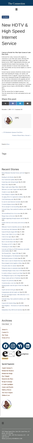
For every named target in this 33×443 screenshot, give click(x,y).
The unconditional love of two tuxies (11, 213)
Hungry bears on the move (8, 216)
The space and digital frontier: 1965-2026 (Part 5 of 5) (15, 294)
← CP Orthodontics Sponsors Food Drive (12, 132)
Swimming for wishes (7, 246)
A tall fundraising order (7, 199)
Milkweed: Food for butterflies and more (12, 227)
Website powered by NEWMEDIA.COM (12, 438)
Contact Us (5, 332)
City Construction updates (8, 179)
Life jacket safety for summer (9, 265)
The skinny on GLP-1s (7, 244)
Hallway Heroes (6, 390)
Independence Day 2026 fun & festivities (12, 309)
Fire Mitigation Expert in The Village (11, 275)
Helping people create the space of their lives (13, 285)
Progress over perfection (8, 280)
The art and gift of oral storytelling (10, 206)
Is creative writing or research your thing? (12, 273)
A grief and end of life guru (9, 289)
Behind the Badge (7, 373)
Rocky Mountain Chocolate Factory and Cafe (13, 173)
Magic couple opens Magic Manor (10, 187)
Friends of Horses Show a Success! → (21, 135)
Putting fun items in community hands (11, 268)
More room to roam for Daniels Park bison (12, 260)
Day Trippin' (6, 376)
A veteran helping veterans (8, 204)
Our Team (5, 335)
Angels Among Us (7, 368)
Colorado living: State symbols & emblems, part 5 (14, 299)
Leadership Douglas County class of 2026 (12, 270)
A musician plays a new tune (9, 283)
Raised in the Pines (7, 379)
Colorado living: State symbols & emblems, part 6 (14, 209)
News (8, 144)
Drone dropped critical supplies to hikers (12, 263)
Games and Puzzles (7, 387)
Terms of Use (6, 338)
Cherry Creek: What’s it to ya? (9, 234)
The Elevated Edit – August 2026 (10, 253)
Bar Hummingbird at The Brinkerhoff (11, 256)
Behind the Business (8, 370)
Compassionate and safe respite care (11, 292)
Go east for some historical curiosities (11, 202)
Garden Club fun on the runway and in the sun (13, 222)
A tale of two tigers (6, 236)
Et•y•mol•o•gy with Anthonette (9, 229)
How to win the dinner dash (9, 241)
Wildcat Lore (6, 395)
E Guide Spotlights (7, 384)
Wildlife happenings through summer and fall (13, 218)
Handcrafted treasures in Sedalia (10, 258)
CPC (13, 109)
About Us (5, 329)
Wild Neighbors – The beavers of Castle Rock (13, 305)
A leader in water (6, 192)
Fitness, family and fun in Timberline (11, 278)
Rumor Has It (5, 184)
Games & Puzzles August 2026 (9, 232)
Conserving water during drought (10, 182)
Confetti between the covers (9, 239)
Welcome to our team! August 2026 (10, 189)
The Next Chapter (7, 392)
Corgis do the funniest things (9, 303)
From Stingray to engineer (8, 194)
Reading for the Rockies (8, 177)
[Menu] (16, 9)
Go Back (5, 17)
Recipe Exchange (7, 381)
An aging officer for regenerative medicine (12, 197)
